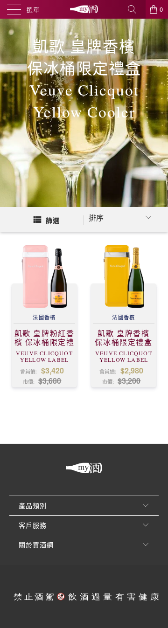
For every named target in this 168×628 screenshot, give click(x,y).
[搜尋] (135, 9)
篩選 (53, 220)
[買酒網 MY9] (84, 9)
